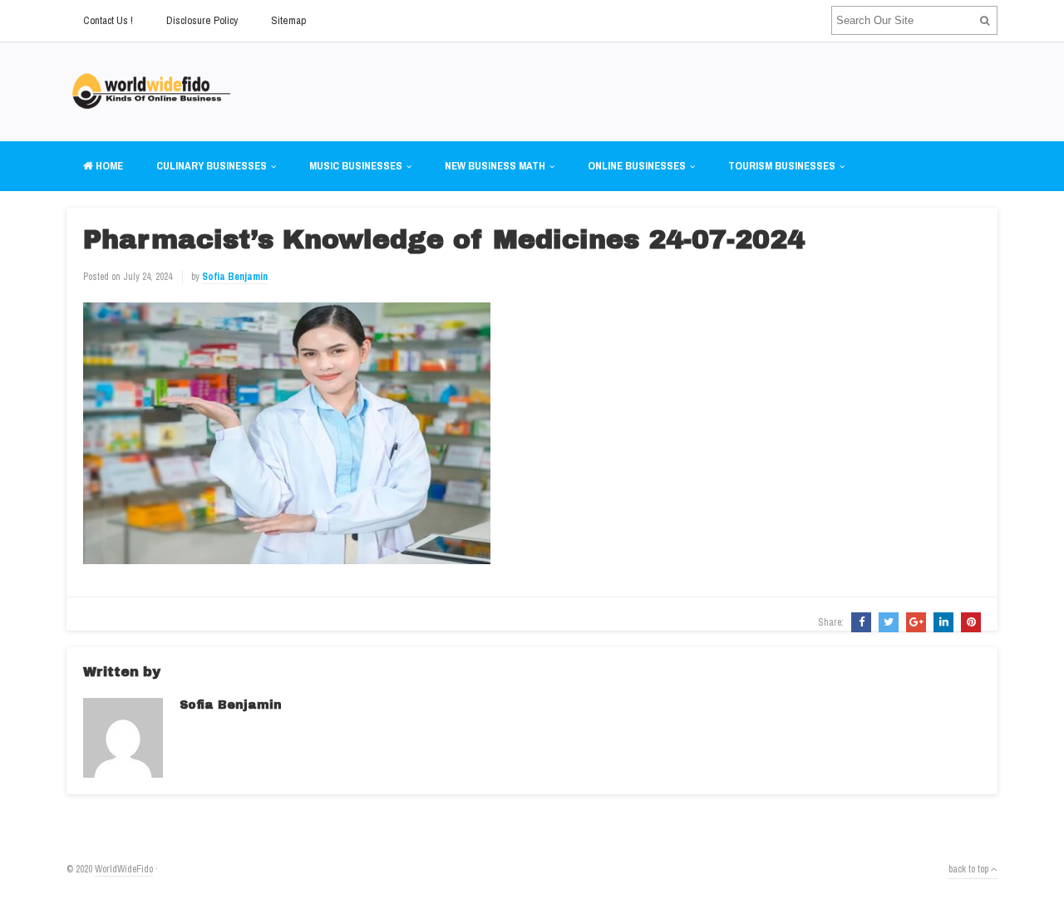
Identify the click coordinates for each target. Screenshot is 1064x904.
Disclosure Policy (202, 20)
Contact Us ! (108, 20)
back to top (969, 869)
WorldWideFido (124, 869)
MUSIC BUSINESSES (355, 166)
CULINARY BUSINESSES (211, 166)
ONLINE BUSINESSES (637, 166)
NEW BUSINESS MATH (495, 166)
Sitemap (288, 20)
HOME (108, 166)
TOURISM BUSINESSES (781, 166)
